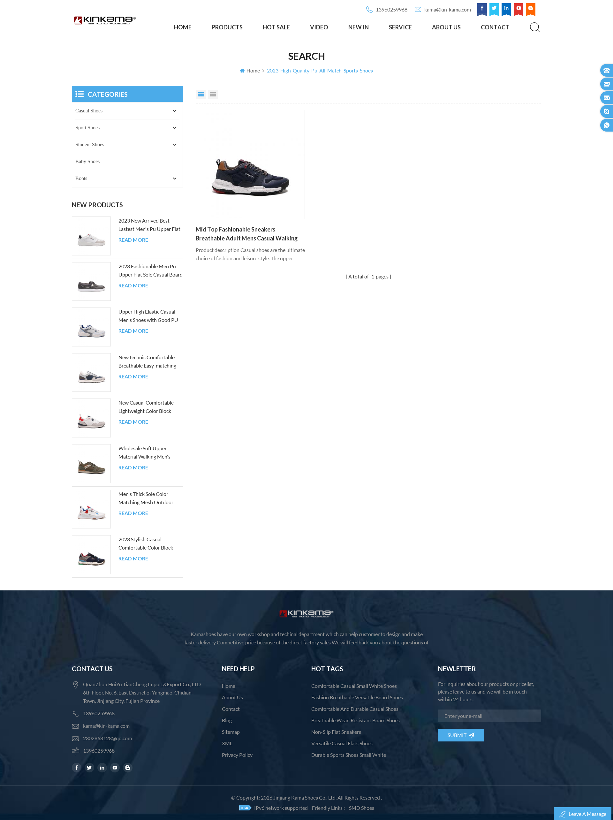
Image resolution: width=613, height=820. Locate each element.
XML (227, 743)
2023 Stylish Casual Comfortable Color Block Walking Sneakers (145, 544)
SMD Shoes (361, 808)
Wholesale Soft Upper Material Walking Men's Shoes (144, 453)
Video (319, 27)
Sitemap (231, 732)
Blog (227, 720)
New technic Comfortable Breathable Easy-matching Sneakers (147, 362)
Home (183, 27)
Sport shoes (87, 127)
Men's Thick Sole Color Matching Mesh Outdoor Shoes (145, 498)
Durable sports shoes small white (348, 755)
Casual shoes (88, 110)
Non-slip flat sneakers (336, 732)
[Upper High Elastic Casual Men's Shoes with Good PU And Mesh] (91, 327)
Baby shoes (87, 161)
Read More (133, 240)
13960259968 (391, 9)
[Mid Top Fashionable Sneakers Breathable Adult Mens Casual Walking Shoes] (250, 164)
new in (358, 27)
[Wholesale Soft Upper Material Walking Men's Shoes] (91, 463)
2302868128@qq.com (107, 738)
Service (400, 27)
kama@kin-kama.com (447, 9)
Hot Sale (276, 27)
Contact (495, 27)
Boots (81, 178)
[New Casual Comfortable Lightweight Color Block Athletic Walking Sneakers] (91, 418)
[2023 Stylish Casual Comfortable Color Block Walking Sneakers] (91, 554)
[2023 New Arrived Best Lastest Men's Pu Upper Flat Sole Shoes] (91, 236)
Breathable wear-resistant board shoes (355, 720)
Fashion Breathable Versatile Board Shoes (357, 697)
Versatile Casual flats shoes (342, 743)
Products (227, 27)
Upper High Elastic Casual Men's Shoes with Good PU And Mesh (148, 316)
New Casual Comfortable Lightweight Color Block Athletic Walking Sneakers (147, 407)
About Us (446, 27)
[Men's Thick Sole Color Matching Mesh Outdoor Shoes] (91, 509)
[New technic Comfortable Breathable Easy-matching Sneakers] (91, 372)
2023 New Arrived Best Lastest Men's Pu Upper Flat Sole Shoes (149, 225)
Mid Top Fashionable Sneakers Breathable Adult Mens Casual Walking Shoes (247, 234)
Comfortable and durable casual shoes (354, 709)
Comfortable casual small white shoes (354, 686)
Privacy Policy (237, 755)
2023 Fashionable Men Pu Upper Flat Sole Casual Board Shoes (150, 271)
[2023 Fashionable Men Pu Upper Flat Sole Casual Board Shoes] (91, 281)
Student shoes (89, 144)
